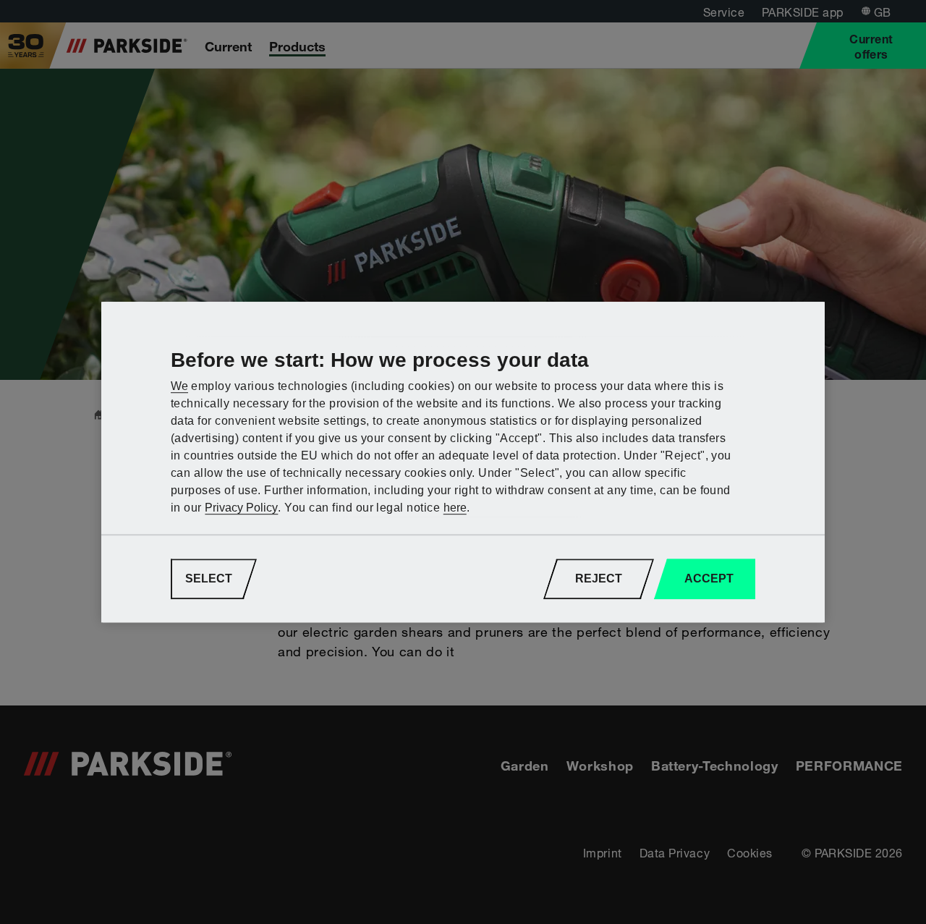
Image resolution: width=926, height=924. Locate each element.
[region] (463, 462)
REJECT (598, 578)
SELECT (208, 578)
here (455, 507)
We (179, 386)
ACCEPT (709, 578)
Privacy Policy (241, 507)
